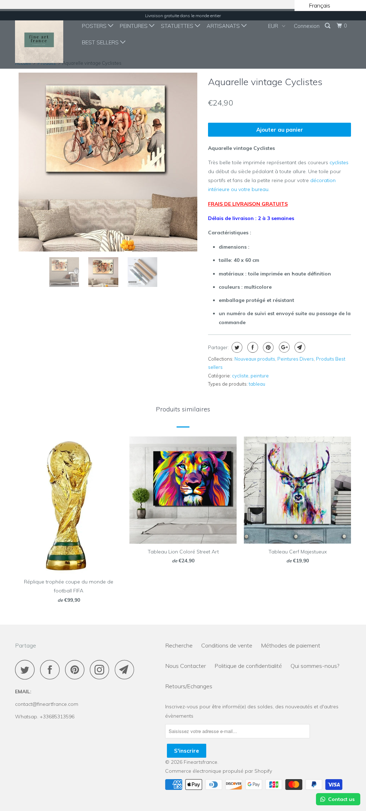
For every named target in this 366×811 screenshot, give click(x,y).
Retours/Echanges (188, 686)
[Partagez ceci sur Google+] (283, 347)
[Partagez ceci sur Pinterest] (267, 347)
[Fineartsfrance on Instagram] (101, 669)
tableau (257, 384)
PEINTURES (134, 26)
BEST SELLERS (101, 42)
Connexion (307, 26)
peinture (260, 375)
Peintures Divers (295, 359)
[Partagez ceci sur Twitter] (236, 347)
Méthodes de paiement (290, 645)
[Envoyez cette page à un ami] (299, 347)
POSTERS (95, 26)
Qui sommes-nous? (315, 665)
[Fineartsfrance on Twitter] (27, 669)
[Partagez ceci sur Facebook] (252, 347)
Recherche (179, 645)
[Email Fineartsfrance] (126, 669)
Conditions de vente (226, 645)
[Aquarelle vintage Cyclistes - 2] (125, 162)
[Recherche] (328, 25)
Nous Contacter (185, 665)
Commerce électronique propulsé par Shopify (218, 771)
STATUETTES (178, 26)
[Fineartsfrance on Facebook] (52, 669)
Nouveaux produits (254, 359)
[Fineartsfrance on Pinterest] (76, 669)
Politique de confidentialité (248, 665)
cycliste (240, 375)
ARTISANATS (224, 26)
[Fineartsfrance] (43, 39)
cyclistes (339, 162)
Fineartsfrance (200, 762)
